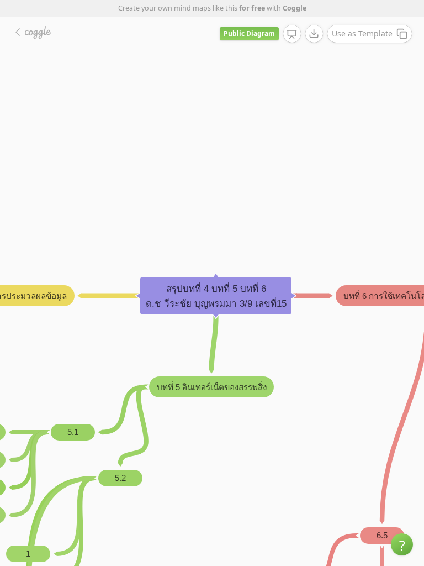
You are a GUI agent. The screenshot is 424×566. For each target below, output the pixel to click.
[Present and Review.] (292, 34)
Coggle (294, 8)
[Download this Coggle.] (314, 34)
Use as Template (362, 33)
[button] (402, 544)
